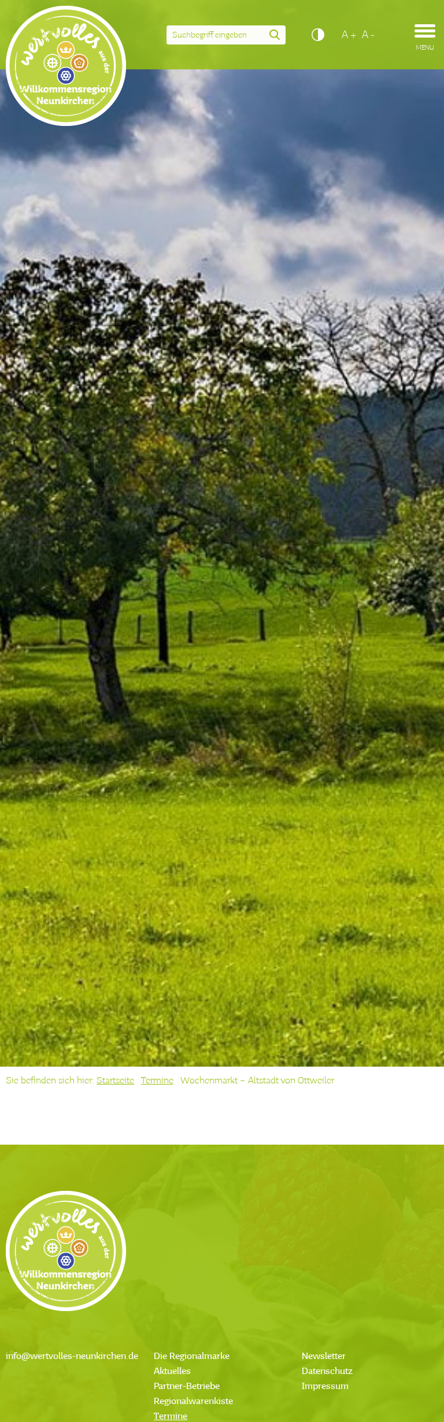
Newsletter (324, 1356)
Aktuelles (172, 1371)
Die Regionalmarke (192, 1356)
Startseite (115, 1081)
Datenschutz (327, 1371)
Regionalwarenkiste (193, 1401)
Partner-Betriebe (187, 1386)
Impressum (325, 1386)
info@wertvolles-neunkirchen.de (72, 1356)
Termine (157, 1081)
